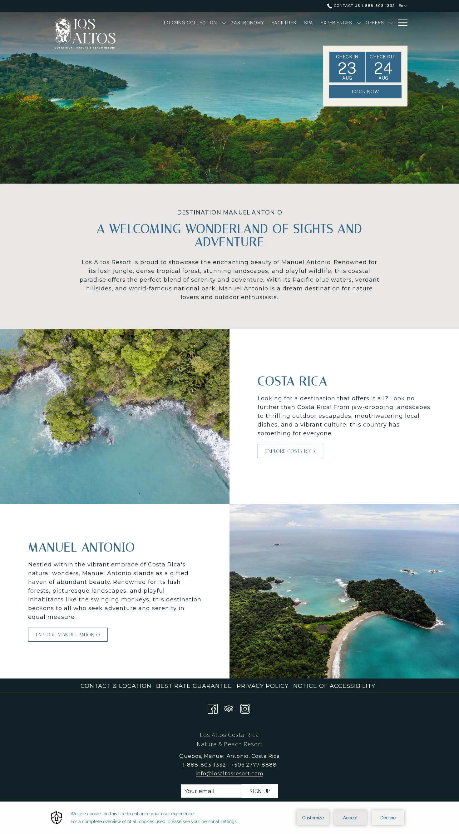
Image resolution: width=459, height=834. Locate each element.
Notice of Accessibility (334, 686)
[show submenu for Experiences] (359, 22)
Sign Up (259, 791)
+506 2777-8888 (254, 765)
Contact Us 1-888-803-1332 (364, 5)
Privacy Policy (263, 686)
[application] (229, 818)
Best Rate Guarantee (194, 686)
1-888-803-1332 (204, 765)
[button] (347, 67)
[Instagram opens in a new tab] (245, 708)
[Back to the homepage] (94, 36)
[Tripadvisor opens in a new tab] (229, 708)
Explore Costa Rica (290, 451)
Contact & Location (116, 686)
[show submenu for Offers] (390, 22)
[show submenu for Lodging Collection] (224, 22)
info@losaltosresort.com (229, 774)
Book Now (365, 92)
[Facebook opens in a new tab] (213, 708)
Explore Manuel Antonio (68, 635)
